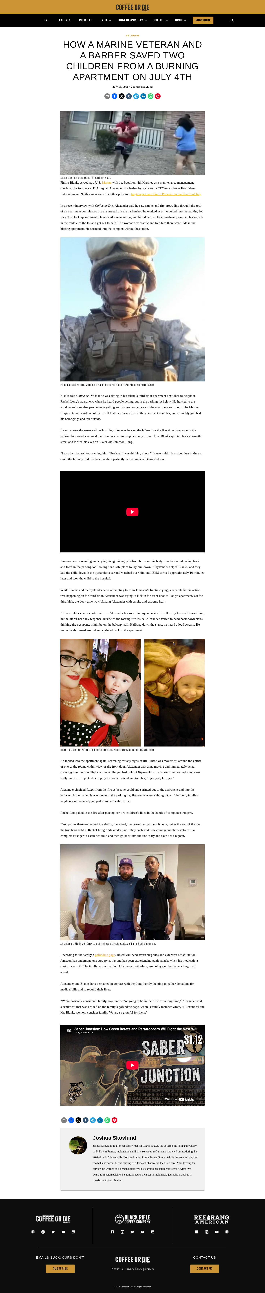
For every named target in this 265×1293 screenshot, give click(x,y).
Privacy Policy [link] (133, 1268)
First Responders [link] (130, 20)
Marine (106, 182)
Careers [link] (149, 1268)
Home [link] (45, 20)
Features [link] (64, 20)
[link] (132, 8)
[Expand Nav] (91, 20)
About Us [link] (117, 1268)
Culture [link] (159, 20)
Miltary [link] (84, 20)
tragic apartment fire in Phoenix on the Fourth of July (166, 194)
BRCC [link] (179, 20)
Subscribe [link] (203, 20)
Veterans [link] (132, 35)
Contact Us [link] (205, 1268)
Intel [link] (104, 20)
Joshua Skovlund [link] (142, 86)
